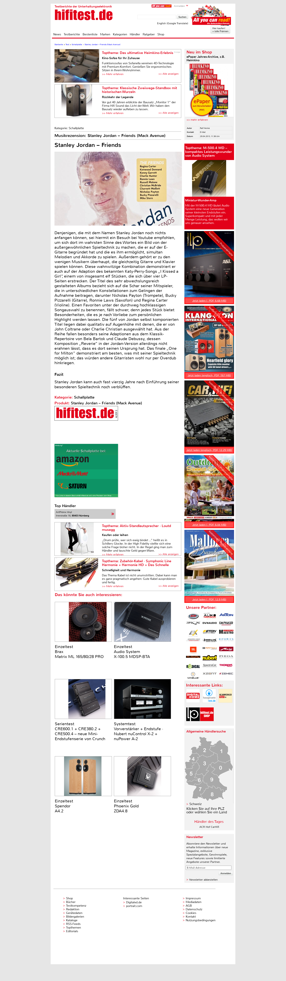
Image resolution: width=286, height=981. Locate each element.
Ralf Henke (205, 128)
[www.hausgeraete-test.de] (209, 705)
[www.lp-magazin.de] (193, 724)
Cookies (191, 913)
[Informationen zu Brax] (193, 624)
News (57, 34)
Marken (105, 34)
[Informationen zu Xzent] (210, 675)
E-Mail (203, 132)
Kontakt (191, 917)
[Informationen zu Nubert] (210, 658)
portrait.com (134, 906)
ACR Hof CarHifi (209, 827)
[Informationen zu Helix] (210, 641)
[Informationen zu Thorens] (226, 667)
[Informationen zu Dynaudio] (210, 624)
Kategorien (120, 34)
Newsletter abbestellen (203, 879)
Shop (160, 34)
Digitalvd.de (134, 902)
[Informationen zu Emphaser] (226, 624)
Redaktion (72, 909)
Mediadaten (193, 902)
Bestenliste (90, 34)
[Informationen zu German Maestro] (226, 633)
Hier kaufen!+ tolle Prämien (220, 30)
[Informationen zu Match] (210, 650)
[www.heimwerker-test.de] (225, 705)
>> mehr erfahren (197, 120)
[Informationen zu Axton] (226, 616)
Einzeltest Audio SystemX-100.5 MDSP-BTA (132, 651)
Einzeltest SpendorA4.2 (64, 806)
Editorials (72, 931)
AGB (189, 906)
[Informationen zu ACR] (193, 616)
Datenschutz (194, 909)
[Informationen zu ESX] (193, 633)
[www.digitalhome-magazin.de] (193, 705)
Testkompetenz (76, 906)
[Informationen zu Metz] (226, 650)
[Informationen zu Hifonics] (226, 641)
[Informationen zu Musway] (193, 658)
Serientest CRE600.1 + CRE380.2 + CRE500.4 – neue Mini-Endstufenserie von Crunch (80, 731)
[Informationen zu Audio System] (210, 616)
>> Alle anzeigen (168, 74)
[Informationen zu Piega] (226, 658)
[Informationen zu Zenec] (226, 675)
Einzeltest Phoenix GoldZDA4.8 (126, 806)
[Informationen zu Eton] (210, 633)
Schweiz (195, 804)
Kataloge (71, 920)
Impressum (193, 898)
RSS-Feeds (73, 924)
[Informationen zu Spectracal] (210, 667)
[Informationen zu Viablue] (193, 675)
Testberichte (72, 34)
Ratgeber (149, 34)
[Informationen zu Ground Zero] (193, 641)
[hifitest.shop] (207, 724)
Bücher (70, 902)
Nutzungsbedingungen (200, 920)
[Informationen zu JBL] (193, 650)
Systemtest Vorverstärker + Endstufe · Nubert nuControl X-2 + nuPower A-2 (138, 731)
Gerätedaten (74, 913)
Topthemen (73, 928)
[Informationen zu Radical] (193, 667)
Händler (135, 34)
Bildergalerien (75, 917)
